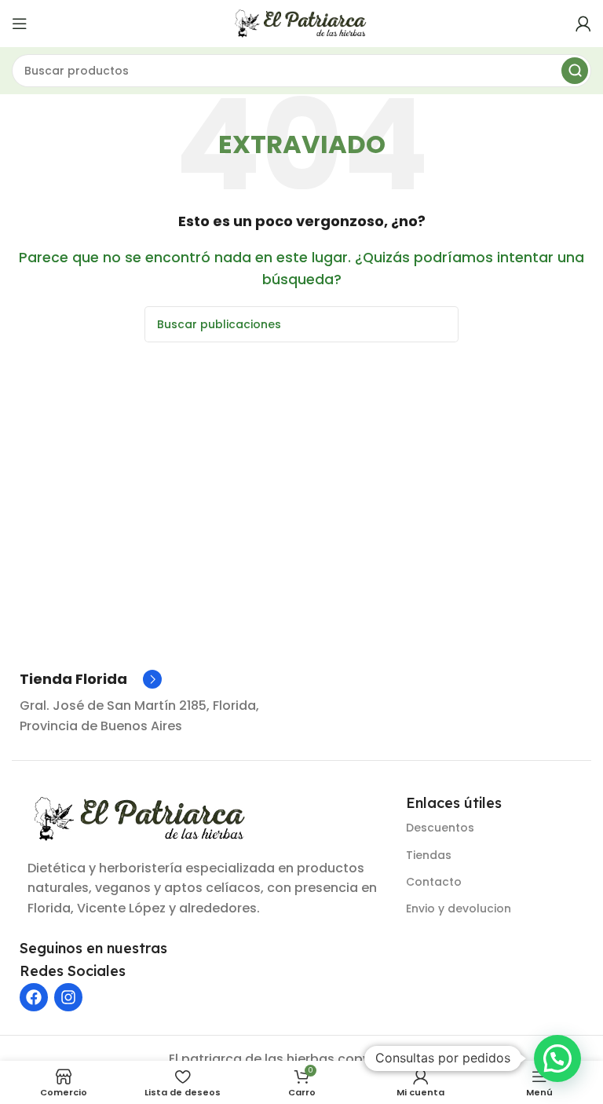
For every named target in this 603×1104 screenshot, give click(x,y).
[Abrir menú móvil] (19, 23)
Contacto (434, 882)
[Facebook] (34, 997)
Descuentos (440, 827)
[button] (557, 1058)
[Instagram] (68, 997)
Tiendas (428, 855)
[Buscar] (574, 70)
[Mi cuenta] (583, 23)
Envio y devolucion (458, 908)
